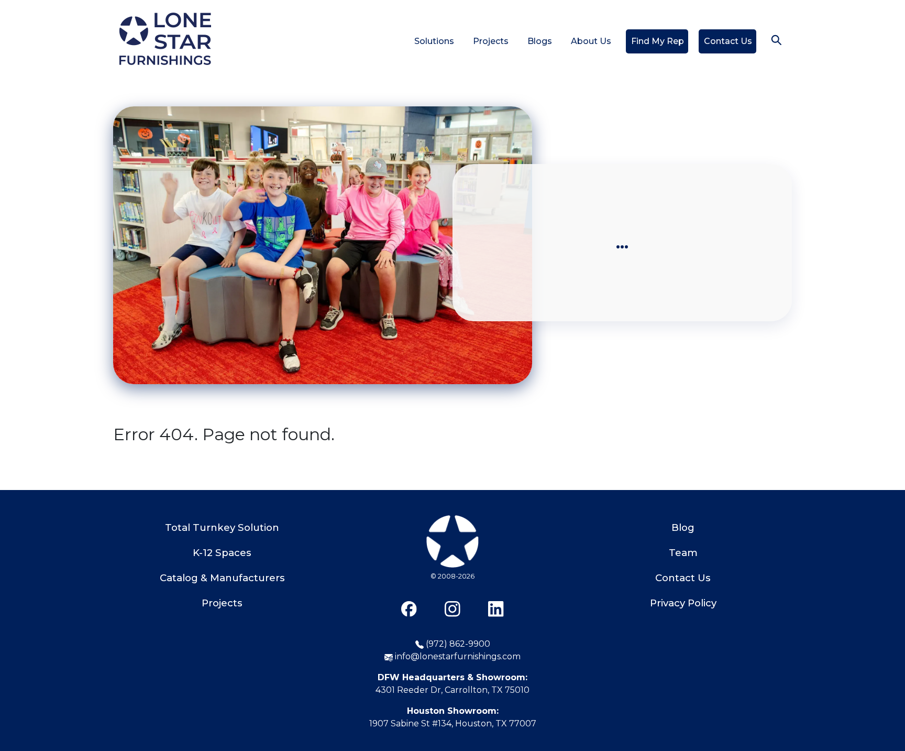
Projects (491, 41)
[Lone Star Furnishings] (452, 569)
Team (683, 553)
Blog (682, 527)
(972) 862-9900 (457, 644)
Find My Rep (657, 41)
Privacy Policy (683, 603)
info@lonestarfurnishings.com (457, 656)
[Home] (165, 40)
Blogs (539, 41)
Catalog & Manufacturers (222, 578)
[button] (776, 40)
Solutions (434, 41)
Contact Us (728, 41)
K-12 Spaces (222, 553)
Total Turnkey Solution (222, 527)
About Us (591, 41)
